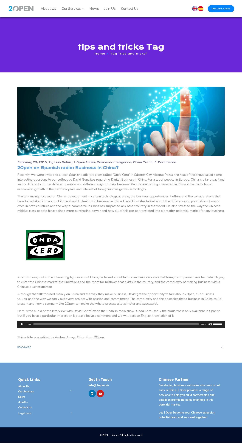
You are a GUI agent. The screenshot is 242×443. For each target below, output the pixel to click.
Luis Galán (62, 162)
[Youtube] (100, 393)
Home (100, 53)
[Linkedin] (92, 393)
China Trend (143, 162)
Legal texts (25, 413)
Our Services (71, 8)
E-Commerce (165, 162)
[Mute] (210, 324)
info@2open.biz (99, 385)
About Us (48, 8)
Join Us (110, 8)
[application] (121, 324)
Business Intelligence (114, 162)
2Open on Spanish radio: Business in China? (68, 167)
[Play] (22, 324)
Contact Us (130, 8)
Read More (24, 347)
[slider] (218, 324)
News (94, 8)
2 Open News (84, 162)
